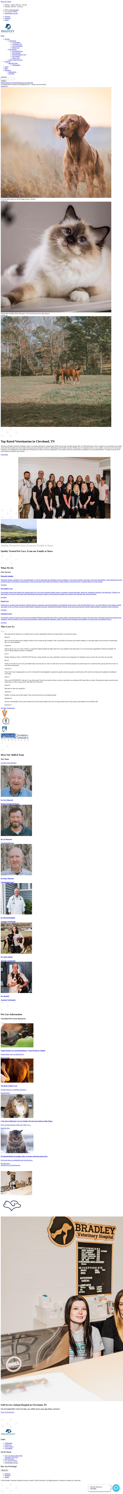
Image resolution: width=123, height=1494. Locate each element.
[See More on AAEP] (4, 732)
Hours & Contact (6, 1)
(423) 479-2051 (14, 10)
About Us (8, 61)
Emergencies (12, 72)
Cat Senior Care (17, 44)
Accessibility (8, 1448)
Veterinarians (16, 65)
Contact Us (4, 86)
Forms (6, 67)
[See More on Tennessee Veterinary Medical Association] (4, 716)
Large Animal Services (15, 60)
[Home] (8, 34)
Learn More (4, 454)
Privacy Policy (9, 1446)
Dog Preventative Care (19, 54)
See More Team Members (8, 763)
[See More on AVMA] (6, 724)
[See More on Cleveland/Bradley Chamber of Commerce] (15, 740)
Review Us (4, 1470)
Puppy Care (16, 58)
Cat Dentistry (16, 42)
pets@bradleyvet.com (11, 13)
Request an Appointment (25, 83)
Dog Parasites (16, 53)
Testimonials (8, 1443)
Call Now (4, 77)
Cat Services (12, 41)
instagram (7, 18)
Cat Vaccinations (17, 46)
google (7, 20)
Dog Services (12, 49)
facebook (7, 16)
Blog (6, 68)
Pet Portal (11, 74)
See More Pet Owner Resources (10, 1165)
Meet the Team (12, 63)
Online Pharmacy (6, 83)
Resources (8, 70)
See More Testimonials (8, 708)
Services (7, 39)
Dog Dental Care (17, 51)
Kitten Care (15, 48)
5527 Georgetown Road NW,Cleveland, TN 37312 (14, 1456)
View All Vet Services (7, 1412)
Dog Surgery (16, 56)
